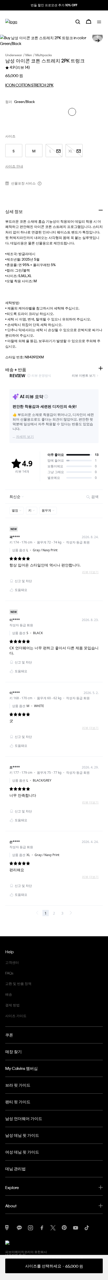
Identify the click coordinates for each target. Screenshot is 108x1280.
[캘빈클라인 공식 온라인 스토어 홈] (11, 21)
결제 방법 (12, 1005)
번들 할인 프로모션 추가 (54, 5)
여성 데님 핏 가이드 (22, 1152)
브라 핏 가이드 (17, 1085)
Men (28, 55)
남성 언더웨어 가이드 (23, 1118)
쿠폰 (9, 1034)
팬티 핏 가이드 (17, 1101)
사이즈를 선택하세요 (54, 1266)
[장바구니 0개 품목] (88, 21)
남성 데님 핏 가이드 (22, 1135)
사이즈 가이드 (15, 1015)
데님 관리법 (15, 1168)
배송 (8, 994)
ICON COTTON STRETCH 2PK (29, 85)
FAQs (9, 973)
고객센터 (12, 962)
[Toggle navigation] (100, 21)
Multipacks (43, 55)
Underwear (13, 55)
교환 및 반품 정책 (18, 983)
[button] (97, 40)
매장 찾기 (13, 1051)
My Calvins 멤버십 (21, 1068)
